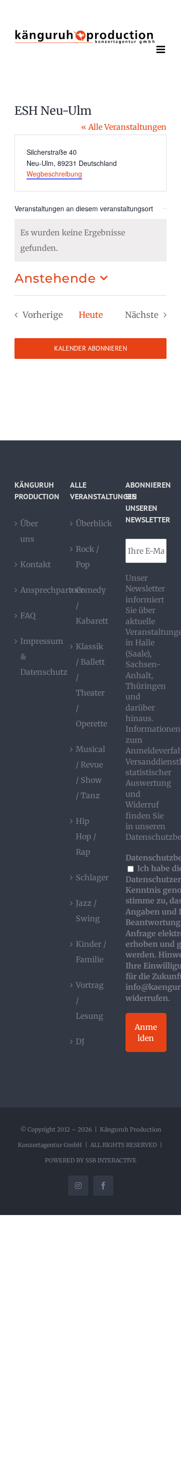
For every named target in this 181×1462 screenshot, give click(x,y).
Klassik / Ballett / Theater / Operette (91, 685)
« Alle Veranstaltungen (124, 127)
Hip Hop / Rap (86, 836)
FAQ (28, 615)
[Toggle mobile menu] (161, 49)
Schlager (91, 877)
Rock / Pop (87, 556)
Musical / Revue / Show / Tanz (90, 772)
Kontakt (35, 564)
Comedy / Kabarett (91, 605)
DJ (80, 1041)
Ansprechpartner (35, 590)
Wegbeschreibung (54, 173)
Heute (91, 315)
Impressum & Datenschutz (35, 656)
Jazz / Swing (88, 910)
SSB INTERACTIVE (111, 1160)
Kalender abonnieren (90, 348)
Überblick (91, 523)
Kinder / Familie (91, 951)
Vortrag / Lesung (90, 1000)
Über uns (29, 531)
